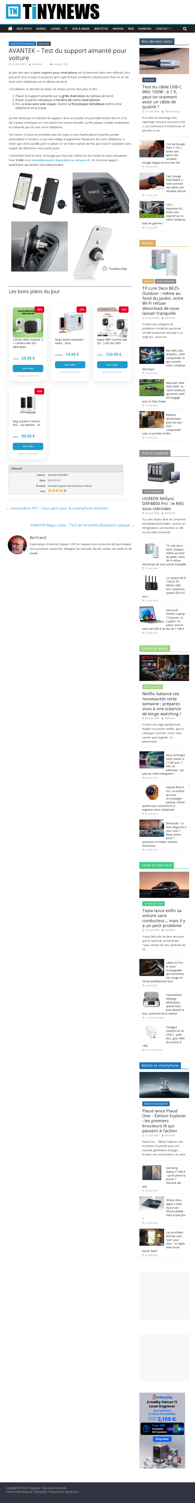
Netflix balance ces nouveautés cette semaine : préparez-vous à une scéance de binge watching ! (161, 703)
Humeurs (144, 28)
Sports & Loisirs (152, 686)
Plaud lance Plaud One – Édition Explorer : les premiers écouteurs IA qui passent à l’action (164, 1121)
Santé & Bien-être (153, 903)
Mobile (41, 28)
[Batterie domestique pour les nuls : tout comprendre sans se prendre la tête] (151, 413)
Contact (162, 28)
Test (66, 64)
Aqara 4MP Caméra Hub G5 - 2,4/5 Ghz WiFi (112, 341)
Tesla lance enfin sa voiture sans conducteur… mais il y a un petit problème (163, 918)
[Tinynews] (10, 29)
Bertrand (37, 64)
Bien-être (101, 28)
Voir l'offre (28, 368)
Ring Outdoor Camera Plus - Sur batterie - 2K (26, 423)
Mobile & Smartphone (22, 43)
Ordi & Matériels (165, 281)
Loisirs (55, 28)
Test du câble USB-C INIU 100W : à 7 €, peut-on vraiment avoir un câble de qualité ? (162, 97)
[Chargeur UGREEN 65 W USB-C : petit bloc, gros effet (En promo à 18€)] (151, 1025)
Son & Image (81, 28)
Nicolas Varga (172, 111)
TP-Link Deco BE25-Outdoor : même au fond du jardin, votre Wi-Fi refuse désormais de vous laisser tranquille (162, 300)
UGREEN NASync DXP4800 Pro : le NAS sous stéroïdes (163, 503)
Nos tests (24, 28)
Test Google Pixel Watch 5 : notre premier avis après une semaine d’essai (175, 183)
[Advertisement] (164, 1295)
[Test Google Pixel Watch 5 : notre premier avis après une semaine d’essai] (151, 174)
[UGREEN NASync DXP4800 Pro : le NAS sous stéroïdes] (164, 461)
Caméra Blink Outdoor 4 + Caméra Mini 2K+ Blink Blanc (28, 343)
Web (131, 28)
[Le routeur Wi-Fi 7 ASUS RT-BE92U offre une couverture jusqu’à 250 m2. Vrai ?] (151, 576)
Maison (118, 28)
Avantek (58, 64)
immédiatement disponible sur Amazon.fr (61, 160)
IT (66, 28)
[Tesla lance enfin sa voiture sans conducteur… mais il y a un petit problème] (164, 874)
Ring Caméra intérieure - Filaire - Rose (70, 341)
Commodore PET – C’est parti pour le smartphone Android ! (57, 508)
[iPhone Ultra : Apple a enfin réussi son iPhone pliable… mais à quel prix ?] (151, 1198)
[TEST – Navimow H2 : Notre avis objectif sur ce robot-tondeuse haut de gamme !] (151, 203)
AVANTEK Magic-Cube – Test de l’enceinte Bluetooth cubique (82, 525)
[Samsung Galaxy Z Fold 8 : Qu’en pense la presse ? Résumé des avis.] (151, 1166)
